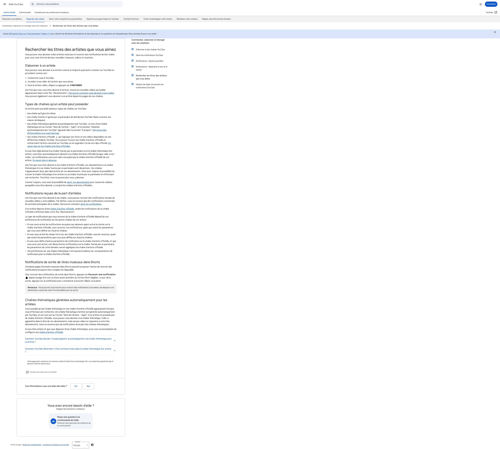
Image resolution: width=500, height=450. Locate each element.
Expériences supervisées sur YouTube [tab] (103, 19)
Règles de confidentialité (32, 445)
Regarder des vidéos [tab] (35, 19)
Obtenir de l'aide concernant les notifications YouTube (149, 86)
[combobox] (79, 4)
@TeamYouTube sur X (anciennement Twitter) (28, 34)
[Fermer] (494, 32)
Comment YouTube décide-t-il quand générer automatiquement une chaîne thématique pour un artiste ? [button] (68, 340)
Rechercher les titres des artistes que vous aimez (151, 77)
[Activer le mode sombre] (92, 445)
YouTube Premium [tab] (131, 19)
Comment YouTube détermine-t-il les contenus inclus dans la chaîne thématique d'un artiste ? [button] (68, 350)
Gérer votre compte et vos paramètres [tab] (65, 19)
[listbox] (80, 445)
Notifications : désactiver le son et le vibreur (151, 68)
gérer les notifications (90, 204)
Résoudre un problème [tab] (12, 19)
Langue (77, 442)
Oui (75, 386)
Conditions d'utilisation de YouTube (56, 445)
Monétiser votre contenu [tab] (187, 19)
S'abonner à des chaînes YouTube (150, 49)
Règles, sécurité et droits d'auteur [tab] (216, 19)
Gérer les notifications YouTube (149, 55)
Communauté (25, 12)
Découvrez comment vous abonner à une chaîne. (91, 93)
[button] (5, 4)
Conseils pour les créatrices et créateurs (52, 12)
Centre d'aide (9, 12)
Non (88, 386)
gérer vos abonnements (78, 182)
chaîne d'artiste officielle (62, 209)
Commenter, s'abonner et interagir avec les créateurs (148, 41)
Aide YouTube (16, 4)
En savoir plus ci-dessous (45, 160)
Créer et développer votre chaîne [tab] (158, 19)
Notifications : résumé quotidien (149, 61)
